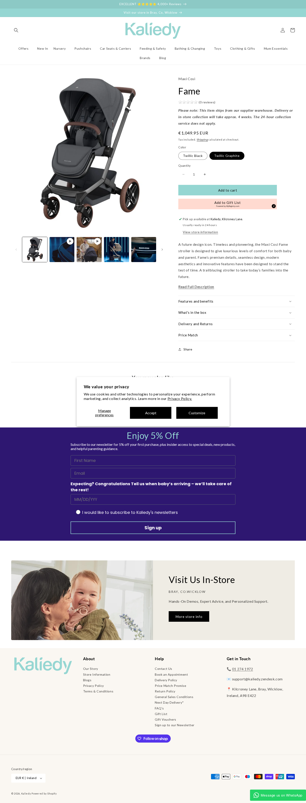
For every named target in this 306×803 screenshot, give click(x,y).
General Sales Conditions (174, 697)
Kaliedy (26, 793)
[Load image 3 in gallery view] (116, 249)
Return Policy (165, 691)
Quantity (184, 165)
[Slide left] (16, 249)
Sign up (153, 528)
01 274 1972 (242, 669)
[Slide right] (162, 249)
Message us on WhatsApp (281, 795)
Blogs (87, 680)
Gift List (161, 714)
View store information (200, 232)
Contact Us (163, 669)
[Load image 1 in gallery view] (34, 249)
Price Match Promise (170, 686)
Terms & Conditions (98, 691)
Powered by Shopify (44, 793)
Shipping (202, 139)
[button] (16, 30)
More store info (189, 617)
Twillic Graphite (227, 156)
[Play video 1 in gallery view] (62, 249)
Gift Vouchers (165, 719)
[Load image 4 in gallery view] (143, 249)
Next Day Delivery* (169, 702)
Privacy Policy (93, 686)
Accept (150, 413)
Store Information (96, 674)
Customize (197, 413)
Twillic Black (193, 156)
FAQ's (159, 708)
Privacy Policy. (180, 399)
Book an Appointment (171, 674)
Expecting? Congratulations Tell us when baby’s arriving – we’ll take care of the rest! (151, 487)
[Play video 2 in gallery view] (89, 249)
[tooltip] (274, 206)
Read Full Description (196, 286)
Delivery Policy (166, 680)
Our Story (90, 669)
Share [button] (187, 349)
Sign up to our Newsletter (174, 725)
